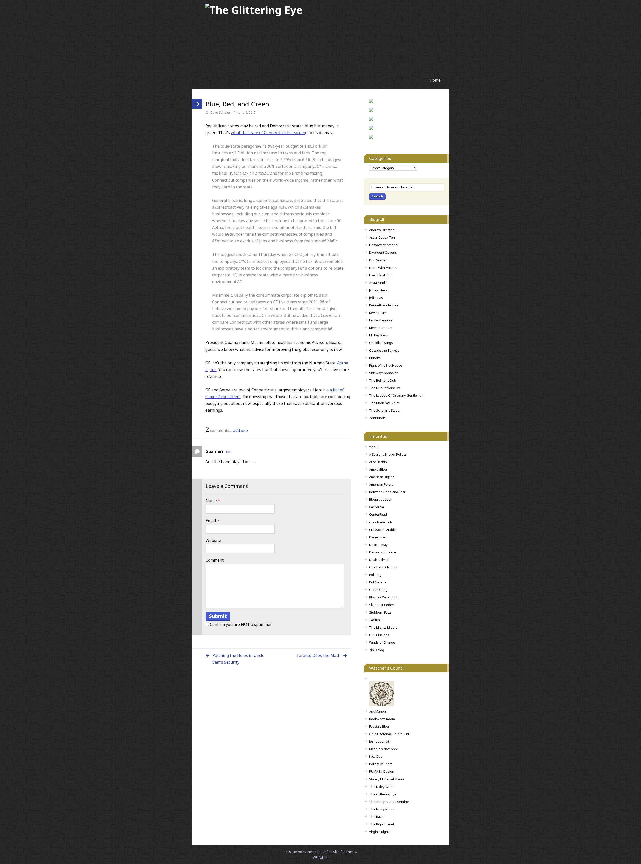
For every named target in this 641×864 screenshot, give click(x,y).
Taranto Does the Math (318, 655)
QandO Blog (378, 589)
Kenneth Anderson (383, 305)
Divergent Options (383, 252)
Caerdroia (376, 507)
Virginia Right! (379, 831)
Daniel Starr (378, 537)
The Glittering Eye (382, 794)
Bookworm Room (382, 719)
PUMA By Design (381, 771)
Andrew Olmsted (381, 230)
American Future (381, 484)
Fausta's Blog (379, 726)
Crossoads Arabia (382, 529)
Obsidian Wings (381, 342)
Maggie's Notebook (384, 749)
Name (213, 500)
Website (213, 540)
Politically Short (380, 764)
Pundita (375, 358)
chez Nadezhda (381, 522)
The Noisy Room (381, 809)
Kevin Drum (378, 312)
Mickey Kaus (378, 335)
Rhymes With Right (383, 597)
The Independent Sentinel (389, 801)
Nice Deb (376, 756)
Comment (215, 560)
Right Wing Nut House (385, 365)
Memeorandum (380, 327)
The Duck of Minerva (385, 388)
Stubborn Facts (380, 612)
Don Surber (378, 260)
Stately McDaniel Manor (386, 779)
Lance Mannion (380, 320)
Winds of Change (382, 642)
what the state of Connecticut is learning (269, 132)
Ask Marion (377, 711)
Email (212, 520)
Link (229, 451)
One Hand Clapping (383, 567)
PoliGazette (378, 582)
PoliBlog (375, 574)
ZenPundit (377, 418)
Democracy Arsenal (383, 245)
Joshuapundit (379, 741)
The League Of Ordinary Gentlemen (396, 395)
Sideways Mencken (383, 373)
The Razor (377, 816)
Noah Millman (379, 559)
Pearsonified (322, 851)
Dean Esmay (378, 544)
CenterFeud (378, 514)
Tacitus (374, 620)
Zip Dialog (376, 650)
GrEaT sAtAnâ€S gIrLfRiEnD (389, 734)
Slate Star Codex (381, 604)
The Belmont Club (382, 380)
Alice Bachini (378, 462)
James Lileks (378, 290)
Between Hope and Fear (387, 492)
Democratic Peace (382, 552)
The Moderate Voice (384, 403)
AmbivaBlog (378, 469)
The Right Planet (381, 824)
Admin (320, 857)
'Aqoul (373, 447)
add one (240, 430)
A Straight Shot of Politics (388, 454)
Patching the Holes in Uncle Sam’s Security (238, 659)
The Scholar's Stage (384, 410)
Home (435, 80)
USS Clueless (379, 635)
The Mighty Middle (383, 627)
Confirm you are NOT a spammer (240, 624)
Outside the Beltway (384, 350)
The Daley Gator (381, 786)
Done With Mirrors (383, 267)
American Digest (381, 477)
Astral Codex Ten (382, 237)
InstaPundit (378, 282)
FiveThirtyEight (380, 275)
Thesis (351, 851)
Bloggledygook (380, 499)
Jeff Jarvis (376, 297)
